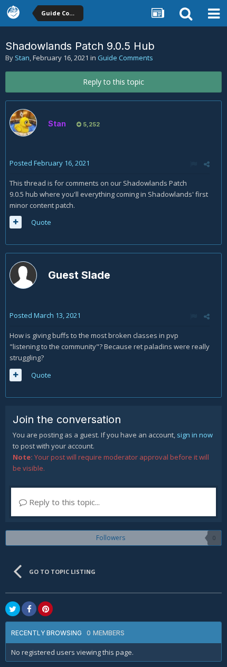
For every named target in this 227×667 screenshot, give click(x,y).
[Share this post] (207, 164)
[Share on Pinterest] (45, 608)
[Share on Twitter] (12, 608)
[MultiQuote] (16, 222)
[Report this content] (193, 164)
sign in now (195, 435)
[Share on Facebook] (29, 608)
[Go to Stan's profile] (23, 122)
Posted (50, 163)
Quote (41, 222)
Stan (22, 57)
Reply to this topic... (63, 502)
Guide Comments (125, 57)
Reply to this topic (113, 82)
